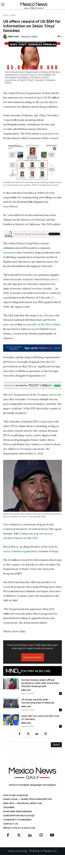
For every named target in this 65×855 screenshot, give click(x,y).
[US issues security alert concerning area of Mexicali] (11, 703)
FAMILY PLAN (10, 799)
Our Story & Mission (15, 795)
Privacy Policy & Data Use (19, 828)
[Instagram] (45, 733)
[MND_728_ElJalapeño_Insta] (32, 234)
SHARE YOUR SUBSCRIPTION (36, 799)
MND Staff (13, 37)
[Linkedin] (36, 733)
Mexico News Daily (17, 851)
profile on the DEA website (44, 324)
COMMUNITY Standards (17, 819)
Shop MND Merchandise (17, 811)
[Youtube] (52, 835)
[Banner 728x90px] (32, 385)
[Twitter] (28, 733)
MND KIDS (9, 803)
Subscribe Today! (33, 657)
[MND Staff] (5, 36)
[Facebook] (19, 733)
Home (6, 15)
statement (48, 133)
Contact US (10, 823)
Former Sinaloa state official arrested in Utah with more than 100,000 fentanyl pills (40, 683)
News (13, 15)
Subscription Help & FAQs (18, 815)
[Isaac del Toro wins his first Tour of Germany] (11, 719)
